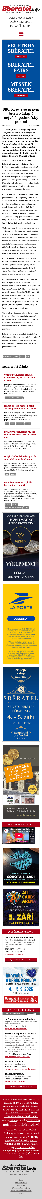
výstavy (10, 1147)
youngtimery (9, 1150)
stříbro (22, 356)
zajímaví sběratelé (23, 1151)
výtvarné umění (25, 1147)
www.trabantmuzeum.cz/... (16, 1081)
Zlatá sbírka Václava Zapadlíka (16, 1154)
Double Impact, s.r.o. (26, 1174)
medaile (5, 1120)
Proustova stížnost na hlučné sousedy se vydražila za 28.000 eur (20, 434)
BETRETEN (21, 95)
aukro (16, 1102)
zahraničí (31, 1014)
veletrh (33, 1140)
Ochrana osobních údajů (21, 1190)
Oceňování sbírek (21, 17)
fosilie (13, 1113)
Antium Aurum (34, 1099)
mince (12, 424)
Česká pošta (32, 1153)
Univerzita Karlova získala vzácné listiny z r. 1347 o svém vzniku (20, 377)
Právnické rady (21, 21)
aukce (7, 424)
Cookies (21, 1193)
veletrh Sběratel (13, 1143)
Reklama (21, 1185)
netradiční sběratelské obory (14, 398)
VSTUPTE (21, 57)
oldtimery (8, 1133)
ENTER (21, 76)
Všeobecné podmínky (21, 1188)
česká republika (13, 1014)
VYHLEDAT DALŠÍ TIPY (22, 1087)
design (28, 1106)
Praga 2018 (17, 1137)
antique (25, 1099)
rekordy (28, 424)
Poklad (16, 356)
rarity (24, 1137)
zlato (27, 356)
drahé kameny (7, 356)
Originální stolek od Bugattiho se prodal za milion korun (20, 458)
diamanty (35, 1106)
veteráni (28, 1143)
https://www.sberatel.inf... (15, 954)
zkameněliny (34, 1151)
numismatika (20, 424)
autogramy (23, 1103)
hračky (34, 1113)
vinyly (35, 1144)
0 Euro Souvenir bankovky (13, 1099)
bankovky (32, 1102)
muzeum (7, 505)
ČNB (21, 1156)
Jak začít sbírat (21, 26)
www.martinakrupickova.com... (17, 1057)
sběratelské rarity (19, 1140)
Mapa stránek (21, 1182)
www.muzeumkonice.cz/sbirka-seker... (20, 1069)
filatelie (24, 1109)
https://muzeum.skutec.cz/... (16, 1029)
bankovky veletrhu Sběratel (14, 1106)
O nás (21, 1180)
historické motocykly (22, 1113)
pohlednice (18, 1133)
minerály (22, 1120)
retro (26, 508)
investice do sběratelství (21, 1116)
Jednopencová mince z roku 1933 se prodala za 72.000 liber (20, 407)
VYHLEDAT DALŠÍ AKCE (22, 960)
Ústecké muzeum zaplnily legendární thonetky (18, 484)
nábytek (14, 505)
